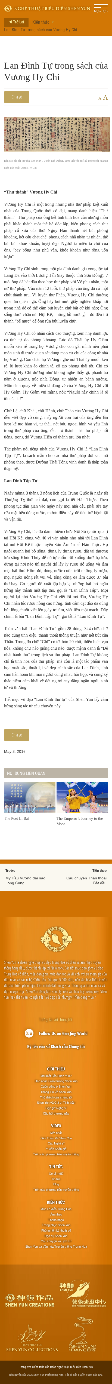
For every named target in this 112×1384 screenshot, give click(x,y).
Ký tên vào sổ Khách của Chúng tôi (56, 1046)
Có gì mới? (56, 1173)
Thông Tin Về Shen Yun (56, 1092)
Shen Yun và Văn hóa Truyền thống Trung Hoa (56, 1246)
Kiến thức (40, 22)
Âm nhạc (56, 1214)
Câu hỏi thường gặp (56, 1113)
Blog (56, 1184)
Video (56, 1125)
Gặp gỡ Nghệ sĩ (56, 1108)
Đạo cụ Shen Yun (56, 1236)
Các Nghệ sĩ (56, 1143)
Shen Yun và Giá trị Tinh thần (56, 1102)
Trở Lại (18, 21)
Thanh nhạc (56, 1220)
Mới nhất (56, 1132)
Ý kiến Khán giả (56, 1148)
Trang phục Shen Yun (56, 1225)
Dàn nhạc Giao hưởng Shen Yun (56, 1081)
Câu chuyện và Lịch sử (56, 1241)
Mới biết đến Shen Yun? (56, 1076)
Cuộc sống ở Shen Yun (56, 1086)
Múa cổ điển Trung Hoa (56, 1209)
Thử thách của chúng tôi (56, 1097)
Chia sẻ (17, 97)
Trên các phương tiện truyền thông (56, 1154)
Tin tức (56, 1166)
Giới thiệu (56, 1069)
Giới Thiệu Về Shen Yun (56, 1138)
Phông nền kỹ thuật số (56, 1230)
